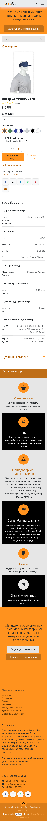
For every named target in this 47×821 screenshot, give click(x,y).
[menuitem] (19, 811)
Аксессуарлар (11, 46)
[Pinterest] (35, 182)
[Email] (5, 189)
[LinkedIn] (20, 182)
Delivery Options (10, 175)
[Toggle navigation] (42, 3)
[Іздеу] (41, 39)
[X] (13, 182)
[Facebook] (5, 182)
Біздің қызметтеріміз (23, 649)
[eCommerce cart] (36, 3)
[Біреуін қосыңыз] (18, 149)
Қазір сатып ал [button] (35, 157)
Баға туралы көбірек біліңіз (24, 29)
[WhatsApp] (28, 182)
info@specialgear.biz (16, 784)
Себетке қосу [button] (14, 157)
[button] (23, 803)
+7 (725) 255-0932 (14, 787)
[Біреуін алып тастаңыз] (5, 149)
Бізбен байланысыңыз (23, 657)
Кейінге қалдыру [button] (13, 165)
